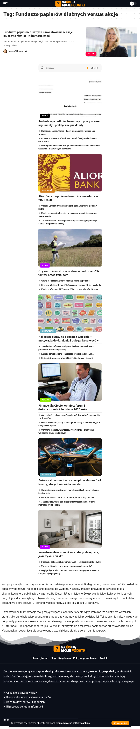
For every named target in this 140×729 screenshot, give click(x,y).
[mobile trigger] (6, 3)
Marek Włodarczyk (18, 51)
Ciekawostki (48, 331)
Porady (45, 400)
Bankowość (47, 190)
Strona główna (40, 658)
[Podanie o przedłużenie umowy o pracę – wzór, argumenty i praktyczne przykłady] (70, 98)
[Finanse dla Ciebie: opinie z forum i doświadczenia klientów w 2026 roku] (70, 382)
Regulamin (64, 658)
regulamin (61, 723)
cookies (85, 723)
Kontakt (104, 658)
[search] (124, 3)
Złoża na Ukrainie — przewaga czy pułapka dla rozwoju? (66, 566)
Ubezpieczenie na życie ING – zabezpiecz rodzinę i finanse (67, 497)
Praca (45, 116)
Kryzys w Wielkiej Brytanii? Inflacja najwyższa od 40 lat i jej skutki (71, 285)
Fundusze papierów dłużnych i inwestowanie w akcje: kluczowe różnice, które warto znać (38, 33)
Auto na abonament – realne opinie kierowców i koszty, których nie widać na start (69, 482)
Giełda (91, 54)
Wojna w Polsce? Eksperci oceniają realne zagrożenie (65, 281)
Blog (53, 658)
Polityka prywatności (85, 658)
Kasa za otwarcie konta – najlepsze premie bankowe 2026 (67, 354)
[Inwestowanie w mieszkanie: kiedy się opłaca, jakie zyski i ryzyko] (70, 529)
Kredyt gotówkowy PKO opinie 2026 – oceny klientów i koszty (69, 289)
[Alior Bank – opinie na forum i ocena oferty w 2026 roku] (70, 173)
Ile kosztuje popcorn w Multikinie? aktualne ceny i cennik (67, 358)
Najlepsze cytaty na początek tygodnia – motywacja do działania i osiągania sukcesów (68, 338)
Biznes (45, 265)
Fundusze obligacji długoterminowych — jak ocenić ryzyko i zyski (71, 562)
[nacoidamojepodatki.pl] (70, 3)
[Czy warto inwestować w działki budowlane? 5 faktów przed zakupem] (70, 248)
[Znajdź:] (65, 68)
